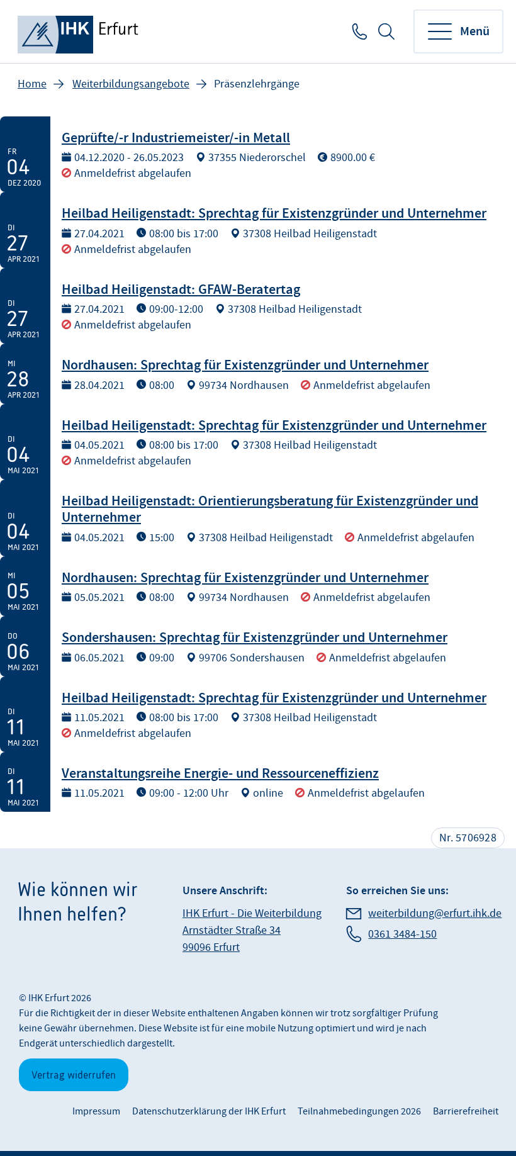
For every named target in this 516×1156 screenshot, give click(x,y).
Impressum (96, 1111)
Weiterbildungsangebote (130, 84)
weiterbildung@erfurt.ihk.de (435, 913)
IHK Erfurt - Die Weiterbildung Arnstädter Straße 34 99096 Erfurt (252, 930)
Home (32, 84)
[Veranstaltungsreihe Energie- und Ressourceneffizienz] (258, 782)
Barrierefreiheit (465, 1111)
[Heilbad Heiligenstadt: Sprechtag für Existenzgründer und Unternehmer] (258, 229)
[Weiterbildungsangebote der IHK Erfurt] (79, 31)
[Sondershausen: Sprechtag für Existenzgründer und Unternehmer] (258, 646)
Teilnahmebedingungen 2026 (359, 1111)
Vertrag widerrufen (73, 1075)
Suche (386, 31)
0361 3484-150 (358, 31)
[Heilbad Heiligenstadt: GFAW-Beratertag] (258, 306)
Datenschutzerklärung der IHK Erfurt (209, 1111)
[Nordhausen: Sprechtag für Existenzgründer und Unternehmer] (258, 373)
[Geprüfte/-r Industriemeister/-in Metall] (258, 154)
